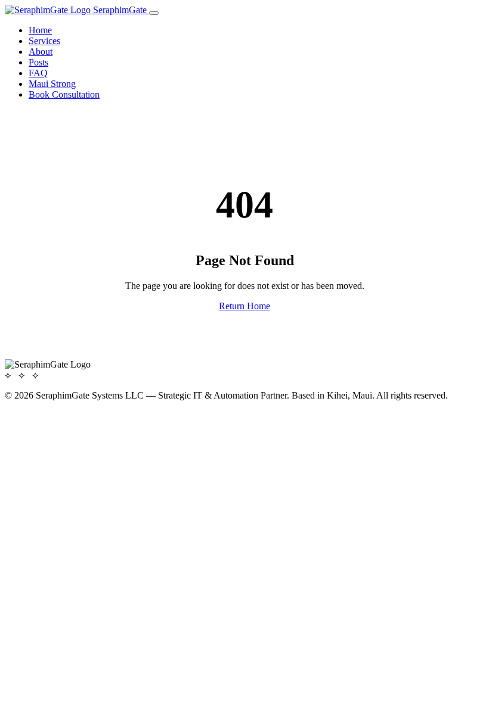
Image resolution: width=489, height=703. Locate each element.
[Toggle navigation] (154, 13)
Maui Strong (52, 84)
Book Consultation (64, 94)
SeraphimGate (120, 10)
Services (44, 41)
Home (40, 30)
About (40, 51)
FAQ (38, 73)
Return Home (244, 306)
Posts (38, 62)
